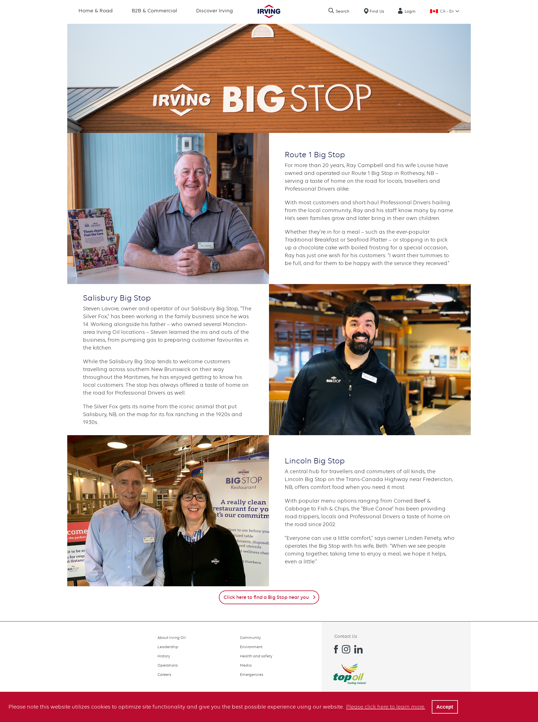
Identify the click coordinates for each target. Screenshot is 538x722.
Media (246, 665)
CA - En (447, 11)
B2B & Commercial (154, 10)
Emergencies (251, 674)
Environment (251, 646)
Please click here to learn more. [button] (385, 707)
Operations (167, 665)
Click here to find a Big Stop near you (266, 597)
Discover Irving (214, 10)
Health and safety (256, 656)
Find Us (377, 11)
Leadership (167, 646)
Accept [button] (444, 707)
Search (342, 11)
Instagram (346, 649)
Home (269, 11)
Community (250, 637)
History (163, 656)
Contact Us (345, 636)
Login (410, 11)
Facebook (334, 649)
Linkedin (358, 649)
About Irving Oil (171, 637)
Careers (164, 674)
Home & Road (95, 10)
